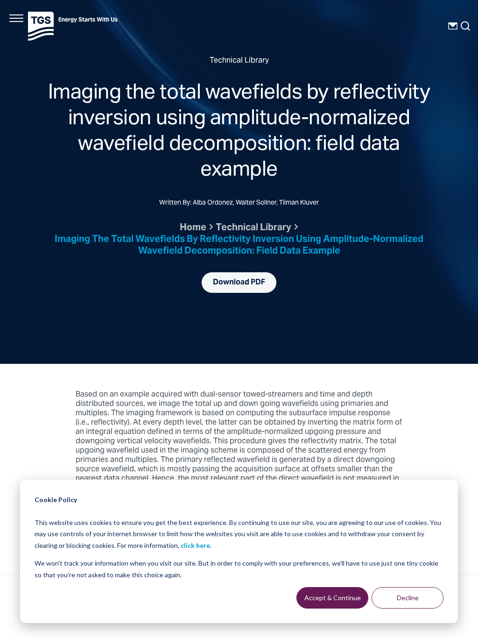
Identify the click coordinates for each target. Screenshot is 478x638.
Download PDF (239, 283)
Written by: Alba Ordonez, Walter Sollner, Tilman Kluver (239, 203)
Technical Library (253, 228)
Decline (408, 598)
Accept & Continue (332, 598)
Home (193, 228)
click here (195, 545)
